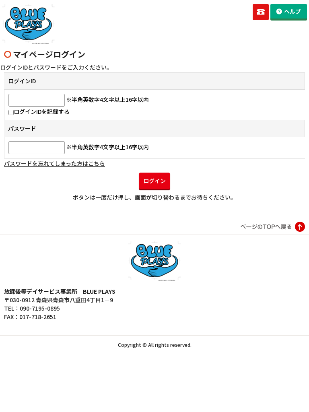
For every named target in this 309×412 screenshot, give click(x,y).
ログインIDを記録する (42, 111)
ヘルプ (292, 11)
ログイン (154, 181)
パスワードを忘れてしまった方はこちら (54, 163)
